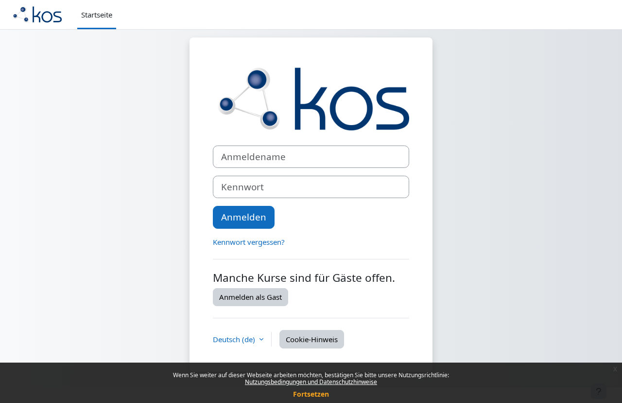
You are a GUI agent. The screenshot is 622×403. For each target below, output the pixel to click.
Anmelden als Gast (250, 297)
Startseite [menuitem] (96, 14)
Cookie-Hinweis (312, 339)
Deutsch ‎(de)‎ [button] (235, 339)
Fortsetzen (311, 394)
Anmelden (243, 217)
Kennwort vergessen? (249, 242)
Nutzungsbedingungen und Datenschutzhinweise (311, 382)
